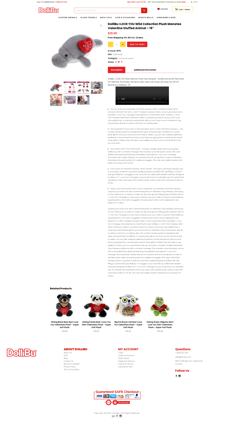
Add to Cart (55, 331)
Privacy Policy (70, 367)
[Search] (144, 10)
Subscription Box (125, 367)
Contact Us (68, 361)
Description (116, 70)
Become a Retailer (72, 364)
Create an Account (126, 355)
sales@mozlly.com (183, 357)
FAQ (66, 355)
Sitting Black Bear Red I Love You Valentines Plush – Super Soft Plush (64, 325)
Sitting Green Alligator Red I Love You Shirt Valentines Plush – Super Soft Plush (160, 325)
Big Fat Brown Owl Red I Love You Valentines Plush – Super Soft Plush (128, 325)
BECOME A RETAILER (136, 2)
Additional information (145, 70)
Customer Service (125, 364)
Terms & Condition (71, 369)
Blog (66, 358)
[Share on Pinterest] (121, 62)
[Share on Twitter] (119, 62)
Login (195, 2)
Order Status (123, 358)
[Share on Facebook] (116, 62)
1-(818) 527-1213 (181, 353)
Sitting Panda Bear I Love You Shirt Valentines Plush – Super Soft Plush (96, 325)
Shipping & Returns (126, 361)
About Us (68, 353)
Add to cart (137, 44)
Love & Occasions (126, 58)
